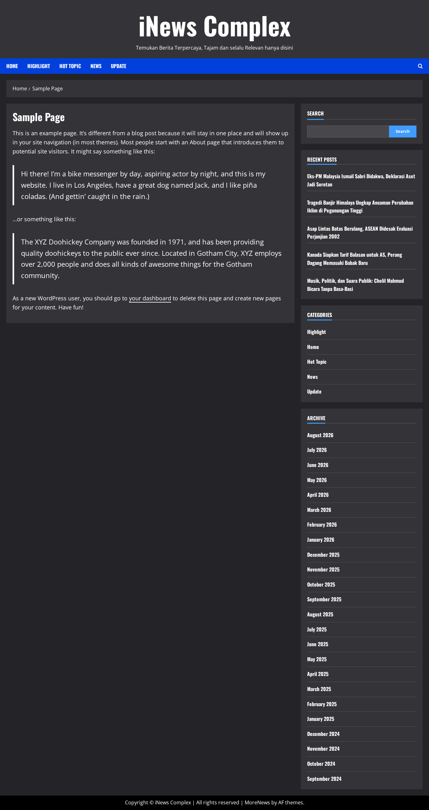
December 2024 (323, 734)
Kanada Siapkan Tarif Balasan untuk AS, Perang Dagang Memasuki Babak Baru (354, 258)
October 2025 (321, 584)
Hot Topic (70, 66)
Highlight (38, 66)
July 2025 (317, 629)
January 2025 (320, 718)
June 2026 (318, 465)
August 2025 (320, 614)
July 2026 (317, 449)
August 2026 (320, 435)
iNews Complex (214, 25)
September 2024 (324, 778)
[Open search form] (420, 66)
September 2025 (324, 599)
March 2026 (319, 509)
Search (315, 113)
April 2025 (318, 674)
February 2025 (322, 704)
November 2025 (323, 569)
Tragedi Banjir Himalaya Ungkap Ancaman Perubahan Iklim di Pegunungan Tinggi (360, 206)
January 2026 (320, 539)
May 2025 (317, 659)
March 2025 (319, 689)
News (95, 66)
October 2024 (321, 763)
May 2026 (317, 480)
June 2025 (317, 644)
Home (12, 66)
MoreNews (257, 802)
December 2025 (323, 554)
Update (118, 66)
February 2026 (322, 524)
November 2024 (323, 748)
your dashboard (150, 298)
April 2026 (318, 494)
